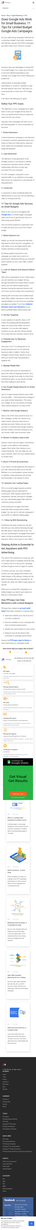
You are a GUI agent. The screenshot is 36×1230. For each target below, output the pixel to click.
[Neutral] (18, 652)
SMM (4, 1186)
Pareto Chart (6, 1166)
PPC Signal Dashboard (9, 1141)
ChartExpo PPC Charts (9, 1124)
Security (5, 1104)
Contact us (6, 1082)
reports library (24, 640)
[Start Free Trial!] (18, 802)
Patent (4, 1106)
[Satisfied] (20, 652)
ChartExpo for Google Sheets (11, 1146)
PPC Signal (6, 1116)
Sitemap (5, 1089)
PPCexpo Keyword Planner (10, 1119)
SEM (4, 1181)
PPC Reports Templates (9, 1144)
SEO (4, 1184)
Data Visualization (7, 1188)
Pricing (4, 1079)
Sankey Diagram (7, 1169)
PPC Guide (5, 1084)
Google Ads (6, 215)
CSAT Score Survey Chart (10, 1161)
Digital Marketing (17, 15)
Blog (8, 15)
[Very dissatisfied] (14, 652)
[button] (18, 8)
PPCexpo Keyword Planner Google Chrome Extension (17, 1151)
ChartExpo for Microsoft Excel (11, 1149)
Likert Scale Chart (7, 1164)
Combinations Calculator (9, 1129)
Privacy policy (6, 1101)
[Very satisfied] (22, 652)
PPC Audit (5, 1121)
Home (3, 15)
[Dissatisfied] (16, 652)
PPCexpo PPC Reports (9, 1126)
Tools (4, 1077)
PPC (26, 15)
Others (4, 1191)
